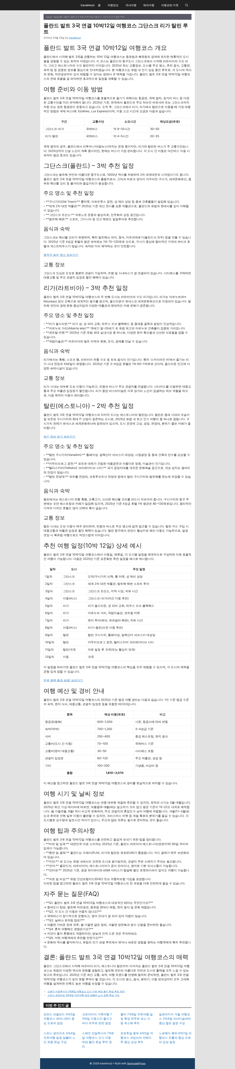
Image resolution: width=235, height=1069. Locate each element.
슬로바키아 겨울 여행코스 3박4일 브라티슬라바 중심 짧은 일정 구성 (175, 1019)
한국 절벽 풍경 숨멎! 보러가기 (63, 680)
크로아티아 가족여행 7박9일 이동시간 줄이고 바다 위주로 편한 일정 (97, 1019)
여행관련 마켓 (169, 5)
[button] (186, 5)
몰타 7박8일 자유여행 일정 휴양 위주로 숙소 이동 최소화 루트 (136, 1019)
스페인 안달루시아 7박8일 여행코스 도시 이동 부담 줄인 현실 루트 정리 (86, 991)
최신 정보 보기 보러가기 (59, 436)
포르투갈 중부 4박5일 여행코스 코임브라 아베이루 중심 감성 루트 (136, 1038)
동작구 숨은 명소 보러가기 (61, 255)
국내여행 (130, 5)
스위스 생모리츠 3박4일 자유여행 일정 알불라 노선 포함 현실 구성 (83, 995)
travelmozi (87, 5)
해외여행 (148, 5)
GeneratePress (136, 1063)
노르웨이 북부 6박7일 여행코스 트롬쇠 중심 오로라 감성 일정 (175, 1038)
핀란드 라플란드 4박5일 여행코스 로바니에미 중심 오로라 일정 (59, 1019)
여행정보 (113, 5)
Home (49, 16)
